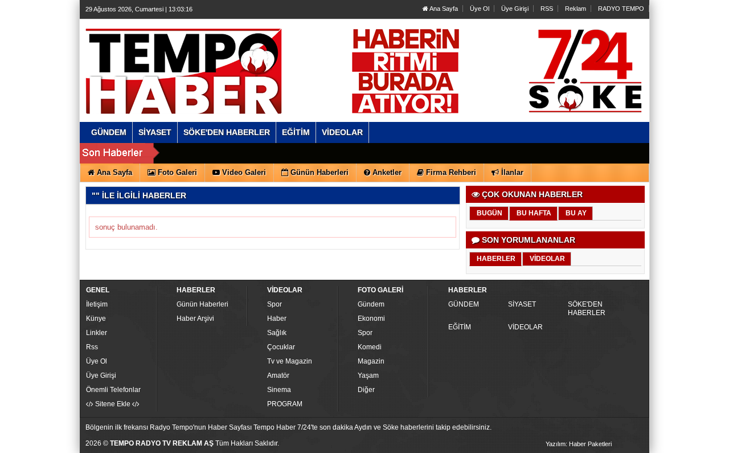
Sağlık (276, 333)
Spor (274, 304)
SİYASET (522, 304)
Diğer (366, 390)
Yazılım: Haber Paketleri (579, 443)
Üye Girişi (515, 8)
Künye (96, 319)
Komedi (370, 347)
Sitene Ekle (112, 404)
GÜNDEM (463, 304)
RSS (546, 8)
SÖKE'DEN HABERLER (586, 308)
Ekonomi (371, 319)
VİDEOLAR (525, 327)
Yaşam (368, 375)
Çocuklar (281, 347)
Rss (92, 347)
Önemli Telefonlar (113, 390)
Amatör (278, 375)
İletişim (97, 304)
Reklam (575, 8)
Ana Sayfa (443, 8)
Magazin (371, 361)
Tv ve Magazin (289, 361)
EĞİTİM (459, 327)
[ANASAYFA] (209, 58)
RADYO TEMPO (621, 8)
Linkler (96, 333)
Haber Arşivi (195, 319)
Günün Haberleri (202, 304)
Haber (276, 319)
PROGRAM (284, 404)
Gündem (371, 304)
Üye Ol (479, 8)
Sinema (279, 390)
